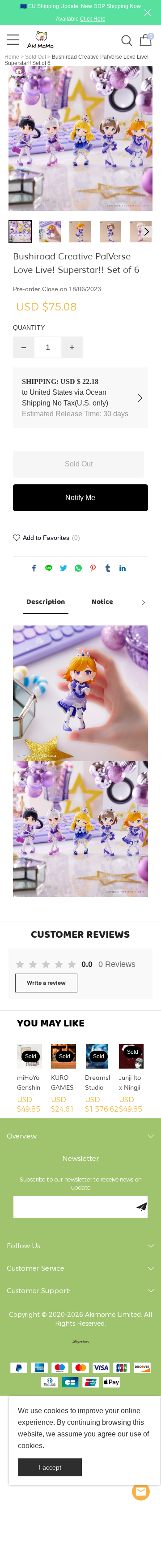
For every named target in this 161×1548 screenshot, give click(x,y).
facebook (34, 568)
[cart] (144, 39)
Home (11, 57)
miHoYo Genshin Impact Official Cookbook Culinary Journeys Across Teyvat (29, 1083)
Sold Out (35, 57)
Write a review (46, 982)
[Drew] (141, 1492)
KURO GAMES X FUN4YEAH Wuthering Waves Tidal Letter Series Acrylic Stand (63, 1083)
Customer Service (35, 1268)
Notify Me (80, 497)
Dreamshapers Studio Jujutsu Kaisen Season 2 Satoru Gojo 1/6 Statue (97, 1083)
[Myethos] (80, 1341)
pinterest (93, 568)
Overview (22, 1136)
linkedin (122, 568)
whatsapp (78, 568)
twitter (63, 568)
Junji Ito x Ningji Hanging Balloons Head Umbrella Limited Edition (131, 1083)
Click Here (93, 19)
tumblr (107, 568)
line (48, 568)
